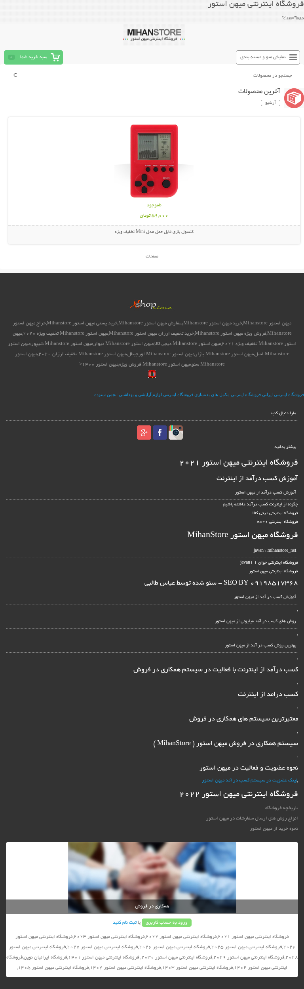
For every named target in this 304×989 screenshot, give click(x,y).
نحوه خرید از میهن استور (274, 828)
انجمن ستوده (106, 394)
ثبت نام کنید (125, 922)
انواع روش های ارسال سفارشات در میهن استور (252, 818)
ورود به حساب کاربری (167, 922)
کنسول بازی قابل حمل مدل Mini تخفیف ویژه (154, 232)
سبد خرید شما (33, 57)
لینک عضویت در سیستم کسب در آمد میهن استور (249, 780)
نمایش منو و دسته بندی (263, 57)
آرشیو (270, 103)
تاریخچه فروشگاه (281, 808)
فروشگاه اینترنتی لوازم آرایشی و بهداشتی (156, 394)
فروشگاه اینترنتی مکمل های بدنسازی (227, 394)
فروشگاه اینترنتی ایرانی (283, 394)
